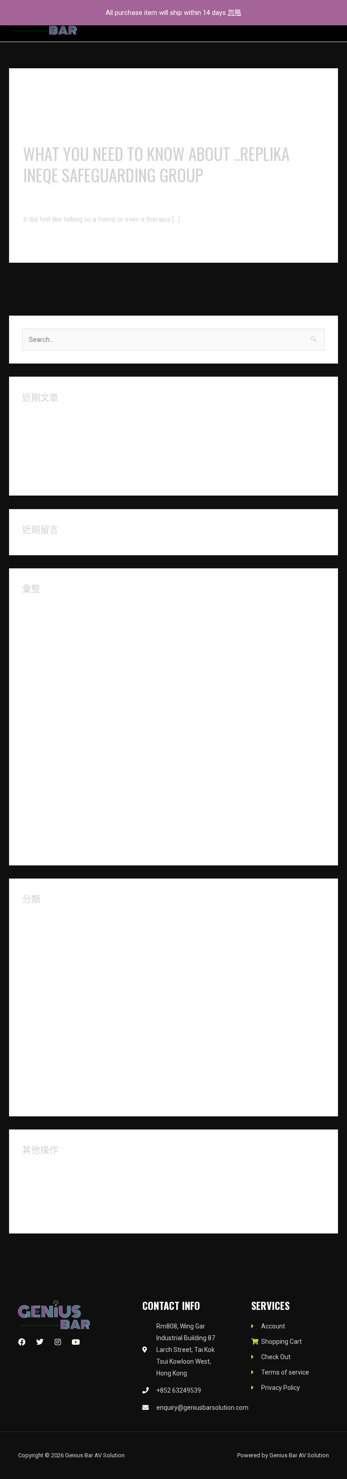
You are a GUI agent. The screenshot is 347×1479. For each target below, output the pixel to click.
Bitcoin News (41, 918)
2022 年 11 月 (42, 623)
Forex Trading (42, 1007)
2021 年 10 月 (42, 756)
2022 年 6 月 (40, 697)
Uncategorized (43, 1081)
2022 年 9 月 (40, 652)
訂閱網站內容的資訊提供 (59, 1184)
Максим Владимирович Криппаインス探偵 (87, 431)
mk (26, 1052)
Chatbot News (43, 948)
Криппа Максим (46, 416)
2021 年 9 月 (40, 771)
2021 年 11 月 (42, 741)
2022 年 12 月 (42, 608)
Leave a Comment (50, 202)
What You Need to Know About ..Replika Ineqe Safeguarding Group (156, 164)
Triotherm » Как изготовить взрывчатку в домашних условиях (118, 461)
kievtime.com (41, 1037)
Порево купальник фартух (62, 446)
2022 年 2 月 (40, 712)
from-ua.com (41, 1022)
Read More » (41, 242)
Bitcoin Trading (44, 933)
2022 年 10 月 (42, 637)
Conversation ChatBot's (118, 202)
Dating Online (41, 977)
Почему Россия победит (60, 476)
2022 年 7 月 (40, 682)
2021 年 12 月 (42, 727)
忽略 (234, 13)
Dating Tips (38, 992)
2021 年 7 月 (40, 801)
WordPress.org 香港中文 (58, 1214)
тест (28, 1096)
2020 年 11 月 (42, 845)
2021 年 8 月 (40, 786)
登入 (29, 1169)
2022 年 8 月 (40, 667)
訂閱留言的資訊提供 (52, 1199)
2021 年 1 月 (40, 831)
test (28, 1067)
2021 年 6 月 (40, 816)
